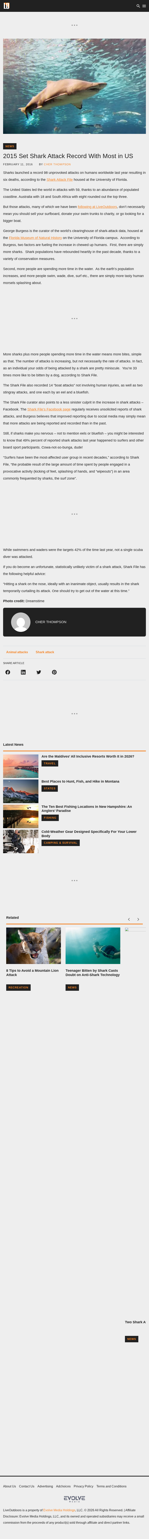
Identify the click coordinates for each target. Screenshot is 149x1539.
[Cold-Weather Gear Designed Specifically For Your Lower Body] (20, 841)
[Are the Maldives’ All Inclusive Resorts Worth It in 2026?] (20, 766)
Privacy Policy (83, 1486)
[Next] (138, 919)
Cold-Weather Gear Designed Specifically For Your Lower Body (89, 834)
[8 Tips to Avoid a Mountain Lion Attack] (33, 946)
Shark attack (45, 652)
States (49, 788)
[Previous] (128, 919)
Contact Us (26, 1486)
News (9, 146)
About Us (9, 1486)
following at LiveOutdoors (97, 207)
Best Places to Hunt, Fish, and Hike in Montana (80, 781)
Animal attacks (17, 652)
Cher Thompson (57, 164)
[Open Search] (138, 6)
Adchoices (63, 1486)
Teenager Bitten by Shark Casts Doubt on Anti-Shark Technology (93, 973)
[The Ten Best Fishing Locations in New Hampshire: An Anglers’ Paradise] (20, 816)
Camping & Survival (60, 842)
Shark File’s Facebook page (49, 409)
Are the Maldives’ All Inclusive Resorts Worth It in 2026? (88, 756)
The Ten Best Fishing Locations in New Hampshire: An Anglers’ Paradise (87, 809)
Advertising (45, 1486)
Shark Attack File (60, 180)
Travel (50, 763)
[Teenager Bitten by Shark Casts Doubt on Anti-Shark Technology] (93, 946)
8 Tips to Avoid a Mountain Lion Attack (32, 973)
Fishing (50, 817)
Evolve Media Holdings (59, 1510)
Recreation (18, 987)
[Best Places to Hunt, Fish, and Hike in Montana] (20, 791)
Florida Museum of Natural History (35, 238)
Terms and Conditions (111, 1486)
